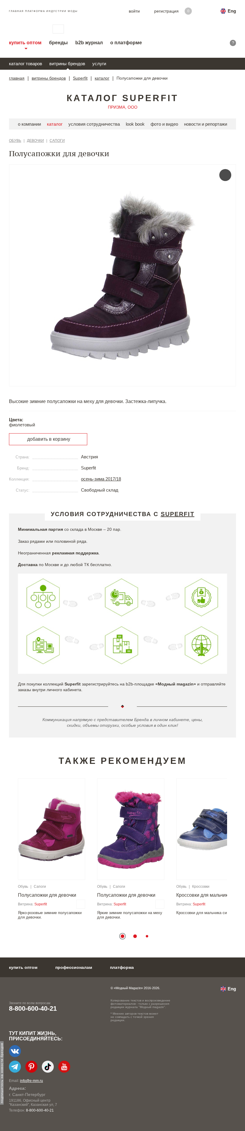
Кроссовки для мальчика (203, 895)
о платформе (126, 42)
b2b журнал (89, 42)
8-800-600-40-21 (33, 1008)
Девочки (35, 141)
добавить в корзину (48, 439)
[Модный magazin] (25, 29)
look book (135, 124)
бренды (58, 42)
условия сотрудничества (94, 124)
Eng (232, 10)
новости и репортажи (205, 124)
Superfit (80, 78)
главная (16, 78)
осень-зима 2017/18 (101, 478)
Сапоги (57, 141)
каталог (102, 78)
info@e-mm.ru (31, 1081)
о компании (29, 124)
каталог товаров (25, 63)
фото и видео (164, 124)
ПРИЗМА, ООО (122, 107)
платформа (122, 967)
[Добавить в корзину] (80, 904)
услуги (99, 63)
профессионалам (73, 967)
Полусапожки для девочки (47, 895)
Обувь (15, 141)
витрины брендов (67, 63)
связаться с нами (58, 29)
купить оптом (25, 42)
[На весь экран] (225, 175)
